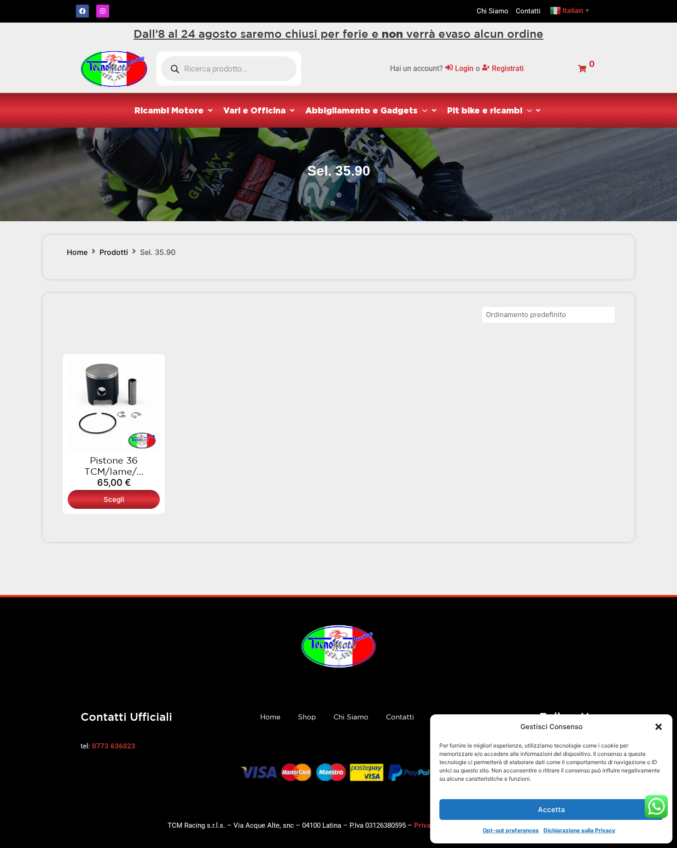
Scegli (114, 499)
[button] (658, 726)
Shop (307, 717)
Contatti (400, 717)
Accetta (551, 809)
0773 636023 (113, 746)
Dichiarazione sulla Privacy (579, 830)
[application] (422, 110)
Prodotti (113, 252)
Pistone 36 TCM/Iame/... (114, 466)
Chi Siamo (350, 717)
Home (77, 252)
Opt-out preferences (511, 830)
